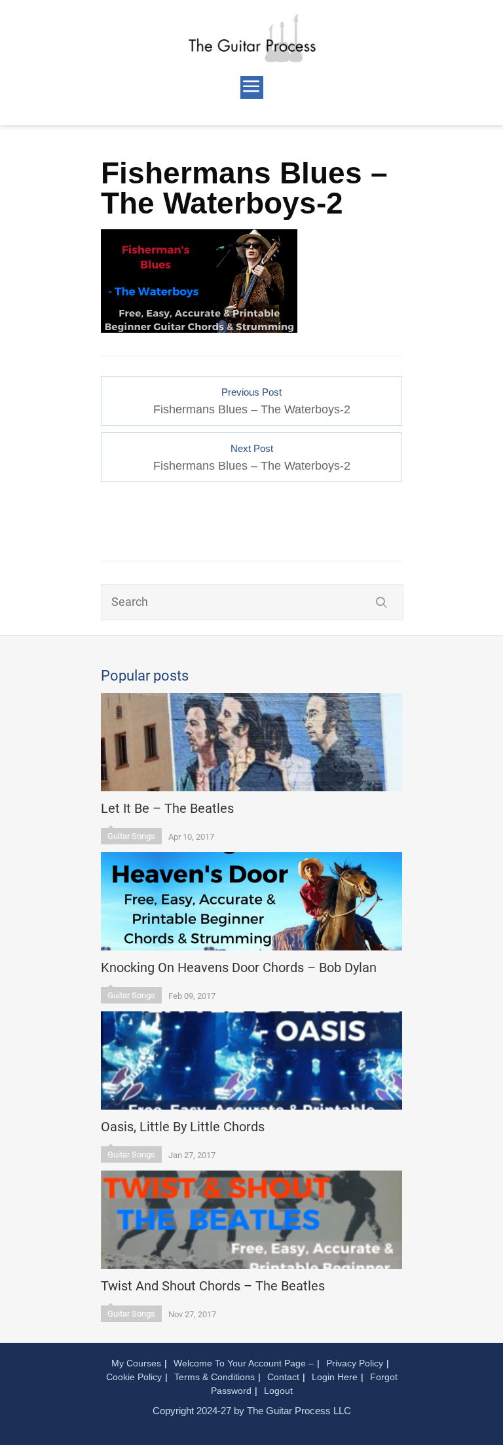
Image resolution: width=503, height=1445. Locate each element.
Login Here (335, 1377)
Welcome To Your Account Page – (244, 1363)
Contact (283, 1377)
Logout (278, 1390)
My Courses (136, 1363)
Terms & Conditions (214, 1377)
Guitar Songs (131, 836)
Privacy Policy (354, 1363)
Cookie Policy (134, 1377)
